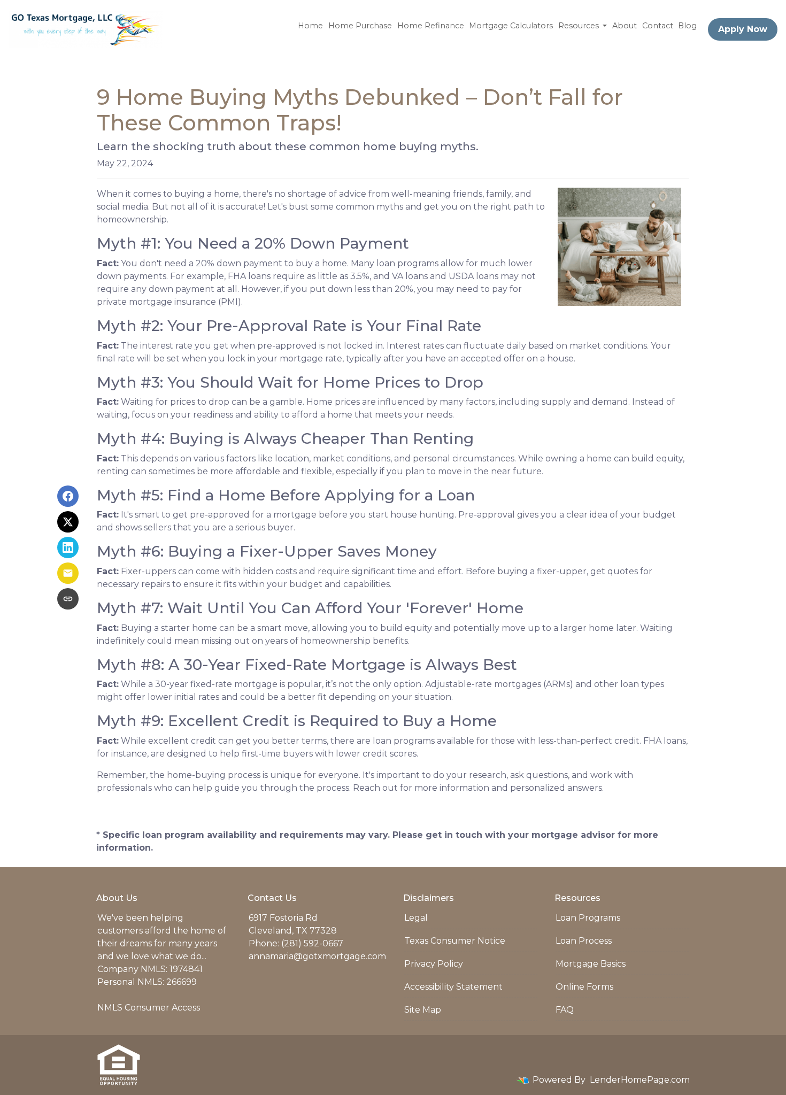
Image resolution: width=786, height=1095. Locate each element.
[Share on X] (68, 522)
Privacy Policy (433, 964)
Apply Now (742, 29)
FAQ (565, 1010)
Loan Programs (588, 918)
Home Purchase (360, 25)
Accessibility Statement (453, 987)
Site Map (422, 1010)
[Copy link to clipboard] (68, 599)
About (624, 25)
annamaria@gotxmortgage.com (317, 956)
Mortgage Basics (591, 964)
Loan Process (584, 941)
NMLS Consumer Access (148, 1008)
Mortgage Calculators (511, 25)
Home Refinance (430, 25)
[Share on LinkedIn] (68, 547)
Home (310, 25)
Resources (579, 25)
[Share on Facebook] (68, 496)
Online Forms (584, 987)
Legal (416, 918)
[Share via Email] (68, 573)
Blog (687, 25)
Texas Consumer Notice (454, 941)
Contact (657, 25)
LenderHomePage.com (640, 1080)
